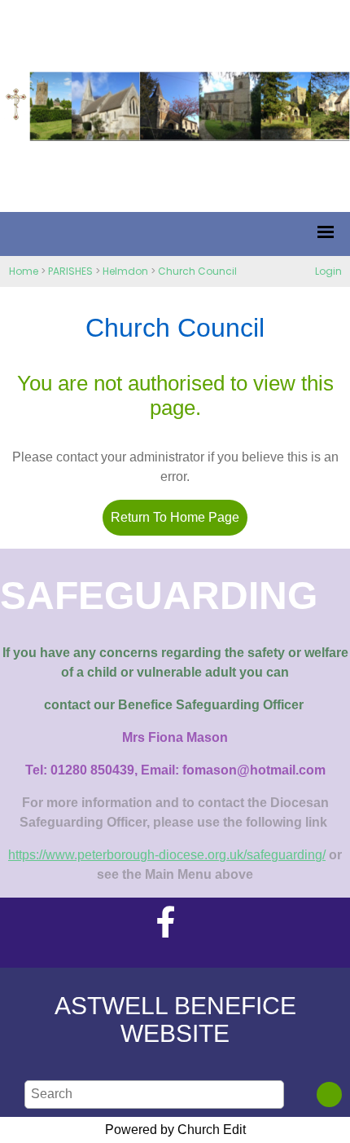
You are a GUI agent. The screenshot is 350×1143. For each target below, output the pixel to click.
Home (23, 271)
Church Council (197, 271)
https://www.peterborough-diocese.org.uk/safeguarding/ (167, 855)
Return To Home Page (175, 517)
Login (328, 271)
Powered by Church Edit (175, 1129)
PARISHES (70, 271)
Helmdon (125, 271)
